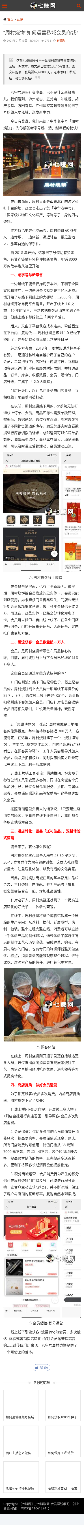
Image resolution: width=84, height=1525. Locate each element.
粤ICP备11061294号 (35, 1508)
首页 (10, 19)
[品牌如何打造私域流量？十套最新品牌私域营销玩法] (21, 1473)
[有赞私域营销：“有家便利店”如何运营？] (63, 1473)
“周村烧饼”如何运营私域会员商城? (40, 32)
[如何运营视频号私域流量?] (21, 1401)
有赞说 (61, 40)
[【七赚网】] (43, 5)
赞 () (43, 1367)
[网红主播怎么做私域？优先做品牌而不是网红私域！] (21, 1437)
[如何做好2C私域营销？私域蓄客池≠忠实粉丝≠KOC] (63, 1437)
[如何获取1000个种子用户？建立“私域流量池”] (63, 1401)
